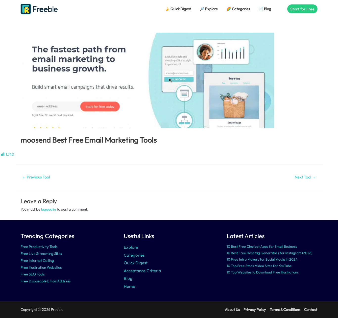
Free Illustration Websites (41, 267)
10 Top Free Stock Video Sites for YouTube (259, 266)
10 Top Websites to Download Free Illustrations (263, 272)
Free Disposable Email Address (46, 281)
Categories (134, 255)
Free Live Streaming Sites (41, 253)
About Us (232, 309)
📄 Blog (265, 8)
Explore (131, 247)
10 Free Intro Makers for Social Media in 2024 (262, 259)
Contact (310, 309)
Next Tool (305, 176)
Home (129, 286)
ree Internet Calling (38, 260)
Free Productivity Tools (39, 246)
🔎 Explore (209, 8)
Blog (128, 278)
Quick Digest (135, 262)
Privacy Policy (254, 309)
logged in (48, 209)
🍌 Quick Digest (178, 8)
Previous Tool (36, 176)
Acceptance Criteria (142, 270)
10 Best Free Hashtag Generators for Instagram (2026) (269, 253)
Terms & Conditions (285, 309)
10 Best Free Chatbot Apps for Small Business (262, 246)
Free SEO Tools (33, 274)
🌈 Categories (238, 8)
